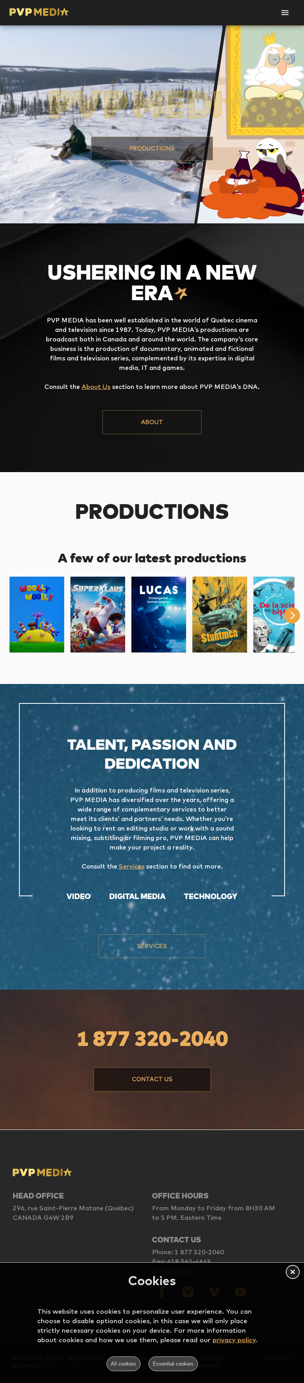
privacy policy (234, 1339)
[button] (152, 148)
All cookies (123, 1364)
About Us (96, 387)
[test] (294, 615)
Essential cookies (173, 1364)
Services (131, 866)
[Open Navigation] (285, 12)
